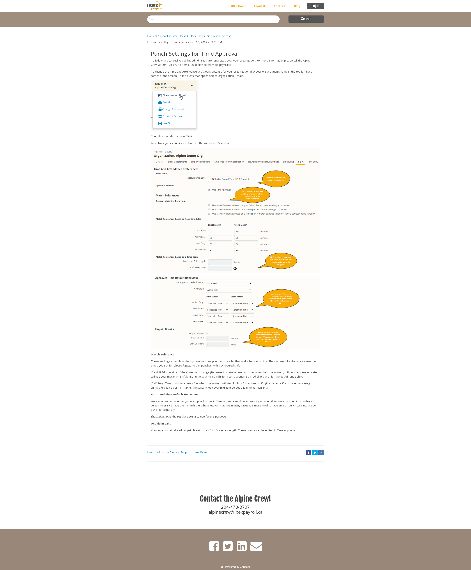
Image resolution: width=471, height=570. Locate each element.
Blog (297, 6)
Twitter (315, 452)
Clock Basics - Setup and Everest (210, 36)
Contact (279, 6)
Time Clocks (178, 36)
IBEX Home (238, 6)
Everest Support (157, 36)
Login (315, 5)
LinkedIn (321, 452)
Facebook (308, 452)
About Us (260, 6)
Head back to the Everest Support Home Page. (177, 452)
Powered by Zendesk (238, 566)
